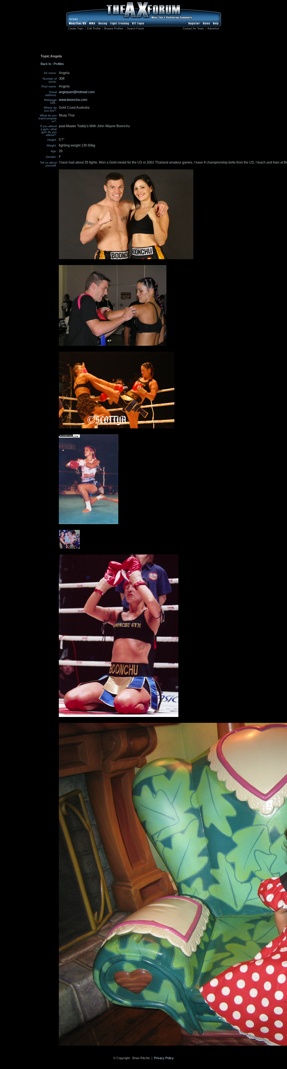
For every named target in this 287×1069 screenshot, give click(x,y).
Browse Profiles (113, 28)
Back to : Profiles (52, 64)
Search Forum (135, 28)
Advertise (213, 28)
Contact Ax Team (193, 28)
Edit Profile (94, 28)
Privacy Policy (164, 1058)
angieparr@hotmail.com (77, 92)
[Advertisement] (143, 43)
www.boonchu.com (73, 100)
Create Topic (76, 28)
